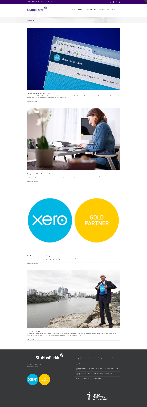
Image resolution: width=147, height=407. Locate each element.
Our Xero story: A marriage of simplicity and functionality (46, 256)
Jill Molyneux (31, 339)
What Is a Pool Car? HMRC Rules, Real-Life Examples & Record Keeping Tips (97, 368)
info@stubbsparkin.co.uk (46, 1)
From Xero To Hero (33, 331)
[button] (117, 9)
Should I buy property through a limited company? (89, 378)
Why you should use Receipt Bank (38, 174)
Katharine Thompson (33, 101)
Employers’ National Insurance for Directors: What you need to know (94, 373)
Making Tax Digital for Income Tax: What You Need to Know (92, 363)
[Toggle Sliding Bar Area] (145, 1)
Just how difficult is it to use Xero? (38, 94)
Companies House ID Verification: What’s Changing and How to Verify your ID (96, 358)
